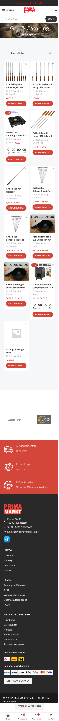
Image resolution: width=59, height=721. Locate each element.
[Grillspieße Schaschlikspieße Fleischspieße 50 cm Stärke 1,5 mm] (42, 175)
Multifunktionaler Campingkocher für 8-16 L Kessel (43, 287)
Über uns (8, 555)
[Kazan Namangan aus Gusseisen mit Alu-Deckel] (42, 223)
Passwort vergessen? (14, 644)
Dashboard (9, 619)
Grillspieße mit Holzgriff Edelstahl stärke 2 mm (42, 136)
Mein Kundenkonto (17, 614)
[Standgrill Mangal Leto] (16, 333)
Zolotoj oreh (14, 419)
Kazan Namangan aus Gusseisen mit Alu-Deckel (42, 239)
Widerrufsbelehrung (14, 594)
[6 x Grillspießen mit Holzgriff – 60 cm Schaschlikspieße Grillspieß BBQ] (42, 71)
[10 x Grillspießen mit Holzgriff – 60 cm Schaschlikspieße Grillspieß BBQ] (16, 71)
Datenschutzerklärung (15, 599)
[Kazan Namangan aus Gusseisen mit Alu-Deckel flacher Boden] (16, 271)
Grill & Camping (13, 91)
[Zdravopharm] (44, 419)
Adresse (8, 629)
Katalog (8, 560)
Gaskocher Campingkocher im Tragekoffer (16, 135)
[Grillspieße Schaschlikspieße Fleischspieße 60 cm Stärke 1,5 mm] (16, 223)
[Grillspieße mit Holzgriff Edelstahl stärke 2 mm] (42, 120)
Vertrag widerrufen (18, 681)
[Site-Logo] (29, 10)
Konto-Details (11, 634)
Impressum (9, 564)
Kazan (35, 246)
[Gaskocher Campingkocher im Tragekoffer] (16, 119)
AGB (6, 589)
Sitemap (8, 569)
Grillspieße (11, 94)
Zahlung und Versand (15, 585)
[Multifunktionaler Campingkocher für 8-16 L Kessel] (42, 271)
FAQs (7, 604)
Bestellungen (10, 624)
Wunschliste (10, 639)
